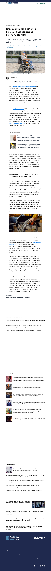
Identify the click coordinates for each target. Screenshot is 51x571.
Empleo (7, 550)
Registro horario (36, 0)
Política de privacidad (37, 558)
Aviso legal (35, 556)
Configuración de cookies (38, 552)
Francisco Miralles (13, 77)
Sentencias (8, 552)
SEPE (19, 556)
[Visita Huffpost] (41, 3)
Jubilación (20, 550)
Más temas (20, 558)
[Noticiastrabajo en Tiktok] (40, 565)
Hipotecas (30, 0)
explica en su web (18, 109)
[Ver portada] (13, 3)
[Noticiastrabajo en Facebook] (34, 565)
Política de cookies (37, 554)
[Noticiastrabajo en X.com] (36, 565)
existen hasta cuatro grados (17, 123)
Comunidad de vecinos (23, 552)
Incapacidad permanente (11, 297)
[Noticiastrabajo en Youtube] (42, 565)
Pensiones (27, 297)
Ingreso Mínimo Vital (10, 560)
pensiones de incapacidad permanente (24, 86)
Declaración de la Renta (11, 554)
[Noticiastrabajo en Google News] (44, 565)
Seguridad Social (20, 297)
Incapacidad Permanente (11, 556)
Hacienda (8, 558)
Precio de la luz (14, 0)
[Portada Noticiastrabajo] (12, 538)
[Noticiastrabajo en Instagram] (38, 565)
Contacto (35, 560)
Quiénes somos (36, 550)
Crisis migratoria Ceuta (22, 0)
